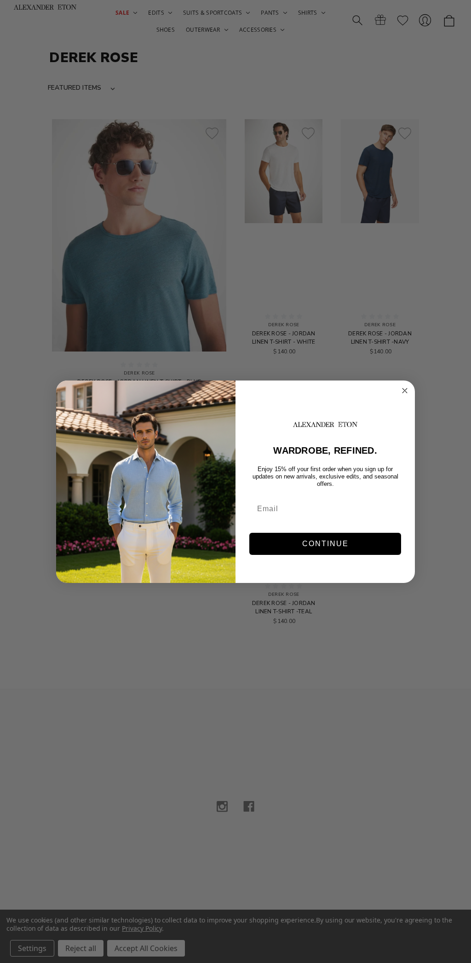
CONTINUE (325, 544)
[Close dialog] (404, 390)
